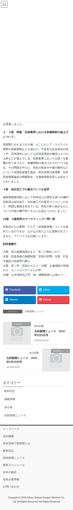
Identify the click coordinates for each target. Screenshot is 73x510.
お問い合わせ (11, 486)
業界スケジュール (14, 465)
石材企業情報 (11, 479)
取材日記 (9, 390)
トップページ (11, 428)
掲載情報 (9, 399)
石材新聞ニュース (34, 311)
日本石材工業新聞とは (16, 443)
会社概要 (8, 436)
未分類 (8, 407)
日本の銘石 (10, 472)
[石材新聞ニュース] (17, 330)
